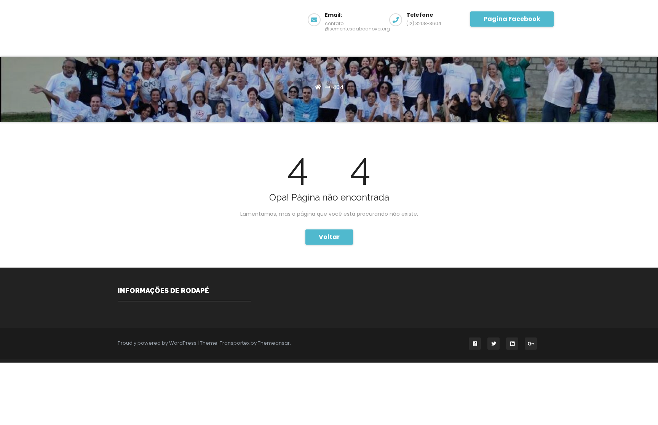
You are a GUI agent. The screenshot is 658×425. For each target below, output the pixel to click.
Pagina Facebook (512, 18)
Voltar (329, 236)
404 (337, 87)
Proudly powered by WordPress (158, 343)
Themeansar (274, 343)
